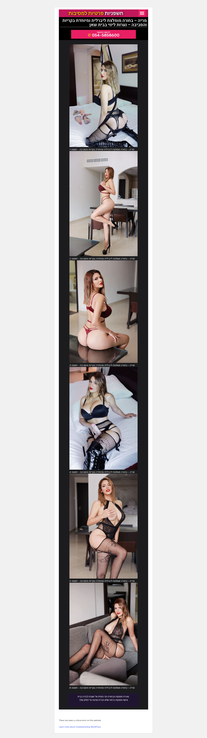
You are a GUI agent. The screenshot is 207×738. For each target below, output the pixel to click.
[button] (142, 13)
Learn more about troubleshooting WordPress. (80, 727)
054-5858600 (105, 35)
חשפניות (96, 13)
